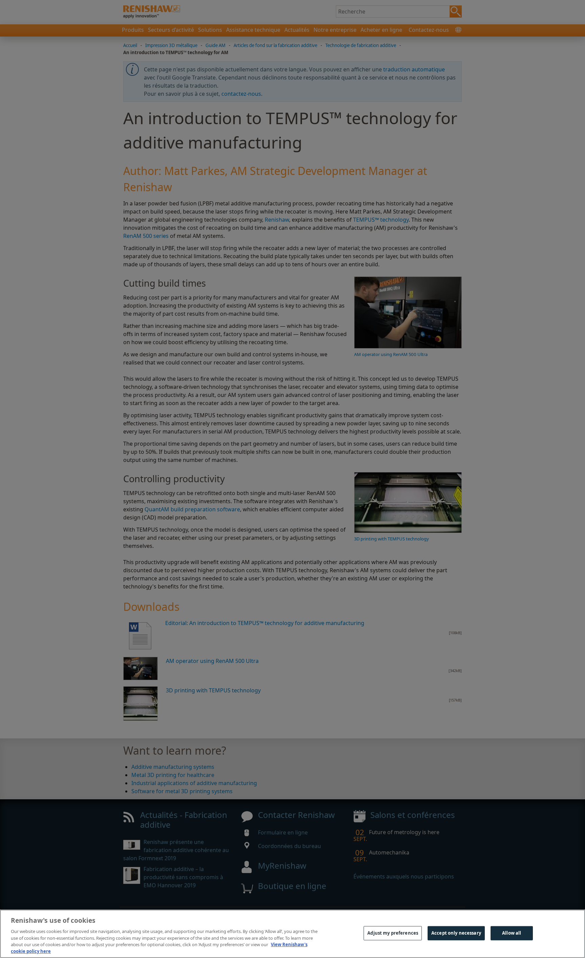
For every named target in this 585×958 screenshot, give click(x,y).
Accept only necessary (456, 933)
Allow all (511, 933)
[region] (292, 934)
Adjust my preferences (392, 933)
